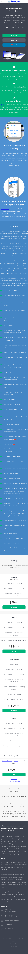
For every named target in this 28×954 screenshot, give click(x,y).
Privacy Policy (14, 946)
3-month (9, 761)
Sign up (2, 105)
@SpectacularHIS (10, 928)
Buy (14, 774)
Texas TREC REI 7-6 (9, 538)
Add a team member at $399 (14, 781)
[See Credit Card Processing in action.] (15, 439)
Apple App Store (20, 70)
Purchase (14, 710)
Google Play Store (20, 87)
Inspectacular (5, 209)
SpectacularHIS (9, 925)
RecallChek (10, 424)
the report (23, 295)
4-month (16, 761)
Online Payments (8, 444)
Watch (15, 45)
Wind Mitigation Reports (14, 404)
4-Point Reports (8, 392)
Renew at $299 (14, 779)
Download (14, 40)
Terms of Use (14, 944)
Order (14, 651)
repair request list (22, 469)
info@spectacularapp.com (12, 921)
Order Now (14, 35)
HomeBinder (7, 533)
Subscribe (14, 607)
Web (20, 101)
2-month (4, 761)
